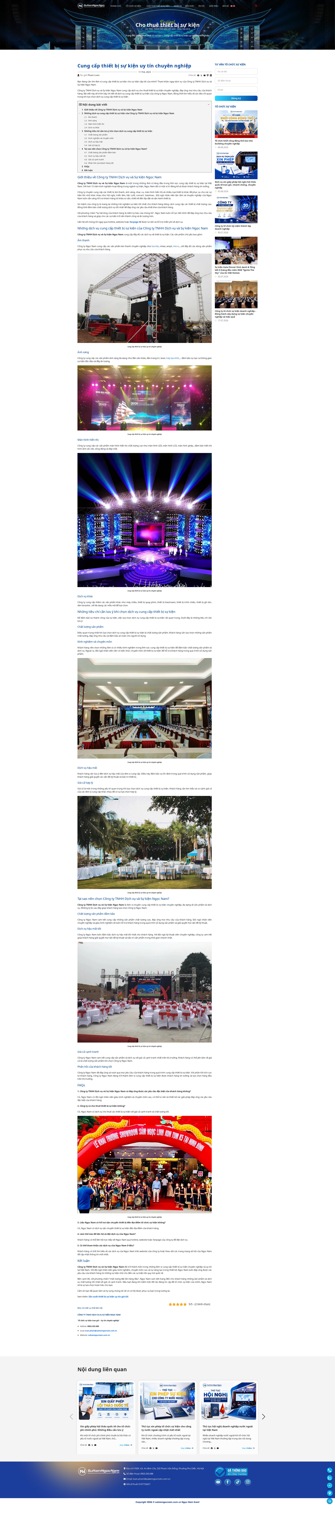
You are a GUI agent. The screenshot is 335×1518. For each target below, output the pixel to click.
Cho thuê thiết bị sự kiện (158, 6)
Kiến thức (189, 6)
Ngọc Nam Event (190, 1501)
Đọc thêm (125, 1445)
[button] (263, 1417)
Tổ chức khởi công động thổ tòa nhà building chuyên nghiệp (234, 142)
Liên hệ (225, 6)
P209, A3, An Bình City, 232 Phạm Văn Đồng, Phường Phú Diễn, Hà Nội (169, 1468)
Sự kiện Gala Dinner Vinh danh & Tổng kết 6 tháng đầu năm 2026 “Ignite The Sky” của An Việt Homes (235, 270)
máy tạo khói (172, 358)
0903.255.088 (146, 1473)
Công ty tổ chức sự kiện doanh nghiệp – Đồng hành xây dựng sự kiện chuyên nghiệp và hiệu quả (235, 314)
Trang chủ (115, 6)
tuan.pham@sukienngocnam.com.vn (101, 1331)
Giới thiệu (213, 6)
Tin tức (201, 6)
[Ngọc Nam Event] (91, 5)
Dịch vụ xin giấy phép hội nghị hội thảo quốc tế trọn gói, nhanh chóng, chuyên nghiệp (235, 184)
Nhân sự (178, 6)
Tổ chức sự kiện (133, 6)
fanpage (134, 221)
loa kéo (155, 246)
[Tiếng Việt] (234, 6)
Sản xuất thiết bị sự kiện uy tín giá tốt (108, 1296)
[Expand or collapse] (208, 104)
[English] (231, 6)
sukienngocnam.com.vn (99, 1335)
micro (176, 246)
